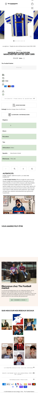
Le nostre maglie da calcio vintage (18, 367)
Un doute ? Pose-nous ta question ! (19, 98)
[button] (6, 169)
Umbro (19, 50)
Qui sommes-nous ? (19, 300)
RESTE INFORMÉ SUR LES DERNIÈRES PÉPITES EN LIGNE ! (18, 374)
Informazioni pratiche (19, 379)
